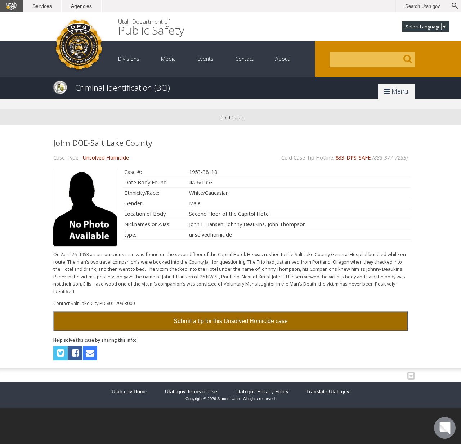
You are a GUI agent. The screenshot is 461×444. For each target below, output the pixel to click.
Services (42, 6)
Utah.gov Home (129, 391)
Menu (399, 91)
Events (205, 58)
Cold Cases (231, 117)
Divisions (128, 58)
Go (407, 59)
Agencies (81, 6)
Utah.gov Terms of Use (191, 391)
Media (168, 58)
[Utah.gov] (11, 6)
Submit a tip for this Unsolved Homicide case (231, 321)
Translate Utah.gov (327, 391)
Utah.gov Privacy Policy (261, 391)
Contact (244, 58)
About (282, 58)
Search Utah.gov (422, 6)
